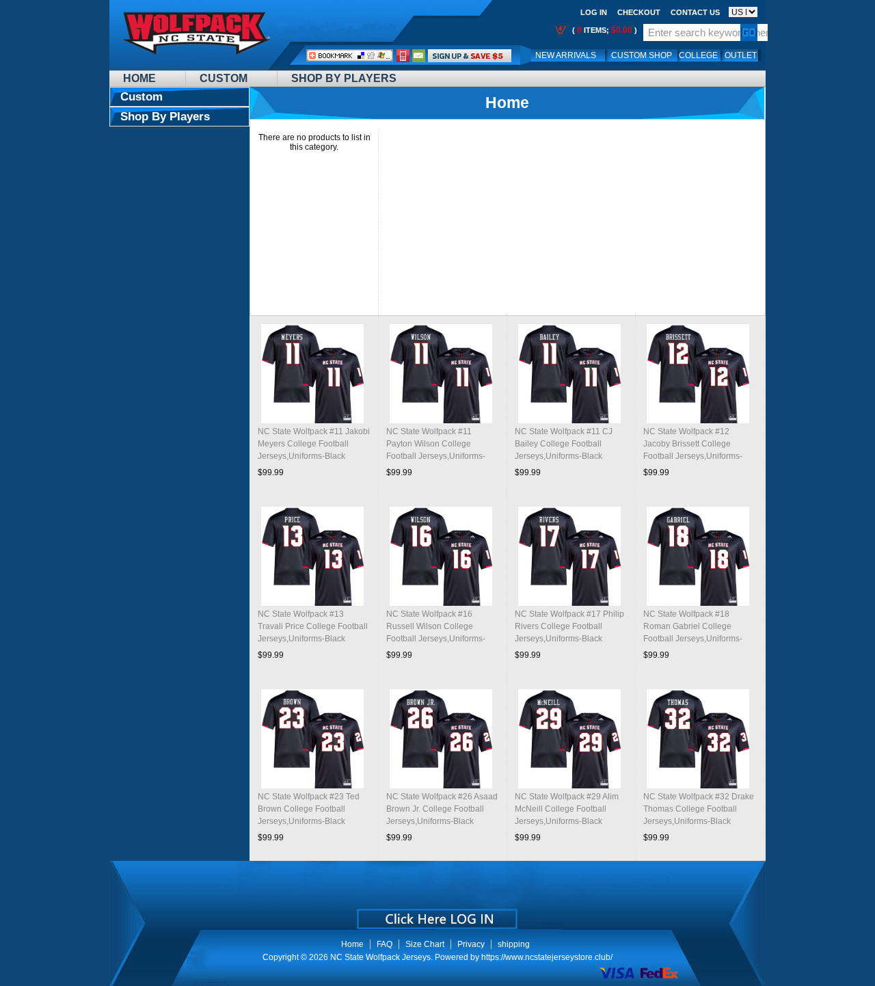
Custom (223, 78)
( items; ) (603, 30)
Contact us (695, 12)
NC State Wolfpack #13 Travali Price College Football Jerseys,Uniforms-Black (313, 626)
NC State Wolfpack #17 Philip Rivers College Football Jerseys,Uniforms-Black (569, 626)
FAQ (384, 944)
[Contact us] (419, 55)
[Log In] (469, 55)
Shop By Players (343, 78)
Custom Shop (641, 55)
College (698, 55)
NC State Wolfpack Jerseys (380, 957)
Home (139, 78)
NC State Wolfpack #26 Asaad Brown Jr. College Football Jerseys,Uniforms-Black (442, 809)
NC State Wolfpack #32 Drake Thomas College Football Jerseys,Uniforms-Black (698, 809)
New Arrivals (565, 55)
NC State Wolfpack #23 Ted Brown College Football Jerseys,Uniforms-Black (309, 809)
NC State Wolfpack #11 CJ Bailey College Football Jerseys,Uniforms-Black (563, 444)
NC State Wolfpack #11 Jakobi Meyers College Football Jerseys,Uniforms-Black (314, 444)
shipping (514, 944)
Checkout (638, 12)
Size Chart (424, 944)
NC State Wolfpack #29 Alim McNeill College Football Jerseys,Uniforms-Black (567, 809)
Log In (593, 12)
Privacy (471, 944)
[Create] (436, 914)
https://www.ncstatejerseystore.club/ (546, 957)
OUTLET (741, 55)
